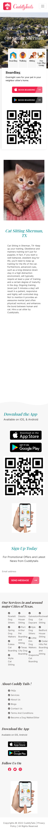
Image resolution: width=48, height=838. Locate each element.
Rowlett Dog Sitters (12, 619)
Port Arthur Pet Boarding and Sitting (22, 635)
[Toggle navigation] (42, 6)
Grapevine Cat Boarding (34, 658)
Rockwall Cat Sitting (43, 619)
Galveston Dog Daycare (34, 619)
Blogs (13, 704)
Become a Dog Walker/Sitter (24, 717)
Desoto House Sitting (22, 619)
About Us (15, 699)
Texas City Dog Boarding (22, 650)
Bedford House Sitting (43, 633)
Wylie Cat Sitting (11, 661)
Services (14, 695)
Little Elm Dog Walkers (32, 643)
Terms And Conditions (21, 713)
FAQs (13, 690)
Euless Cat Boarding (12, 647)
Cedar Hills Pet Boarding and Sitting (43, 647)
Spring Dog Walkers (12, 633)
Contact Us (16, 708)
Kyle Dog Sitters (32, 630)
